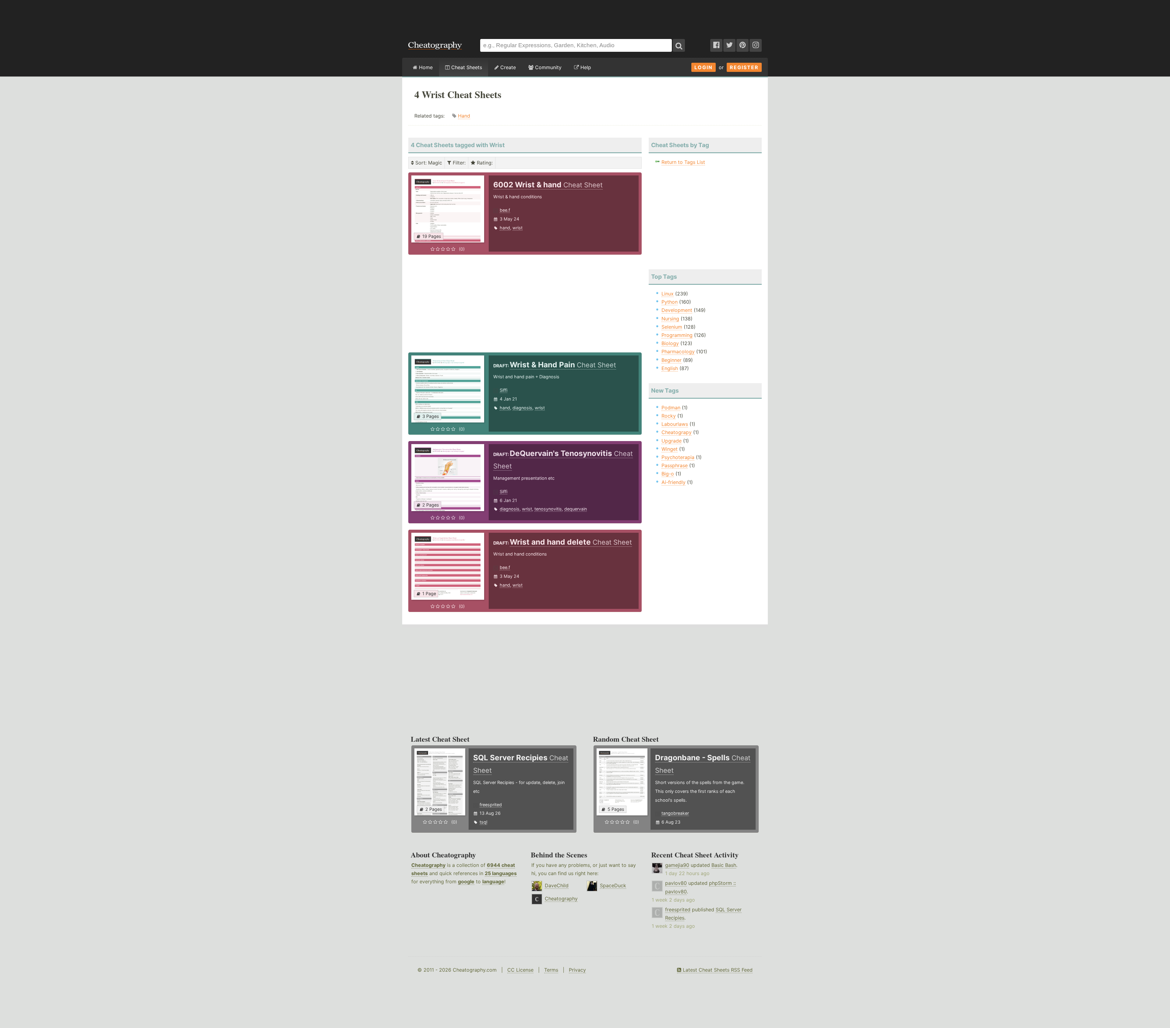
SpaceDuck (613, 885)
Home (425, 67)
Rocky (668, 416)
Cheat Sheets (466, 67)
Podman (670, 407)
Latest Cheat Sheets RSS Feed (717, 970)
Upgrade (671, 441)
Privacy (577, 970)
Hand (464, 116)
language (493, 881)
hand (505, 227)
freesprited (491, 804)
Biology (670, 343)
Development (676, 310)
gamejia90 (677, 865)
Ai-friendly (673, 482)
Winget (669, 449)
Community (548, 67)
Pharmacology (678, 351)
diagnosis (522, 407)
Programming (677, 335)
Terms (551, 970)
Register (744, 67)
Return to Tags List (683, 162)
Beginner (671, 360)
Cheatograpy (676, 432)
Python (669, 302)
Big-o (667, 474)
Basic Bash (723, 865)
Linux (667, 294)
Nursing (670, 319)
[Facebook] (716, 45)
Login (703, 67)
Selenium (671, 327)
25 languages (501, 873)
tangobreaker (675, 813)
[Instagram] (756, 45)
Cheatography (428, 865)
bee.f (505, 210)
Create (507, 67)
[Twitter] (729, 45)
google (466, 881)
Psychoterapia (677, 457)
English (669, 368)
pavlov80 (676, 883)
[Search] (679, 45)
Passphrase (674, 465)
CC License (520, 970)
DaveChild (557, 885)
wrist (517, 227)
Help (585, 67)
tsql (483, 822)
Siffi (503, 390)
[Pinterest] (742, 45)
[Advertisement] (585, 16)
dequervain (575, 508)
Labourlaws (674, 424)
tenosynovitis (548, 508)
